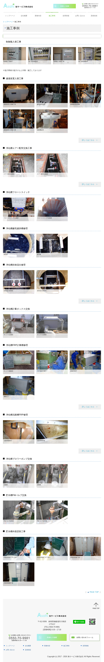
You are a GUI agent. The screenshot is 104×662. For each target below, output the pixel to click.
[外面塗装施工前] (85, 548)
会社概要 (24, 16)
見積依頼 (94, 16)
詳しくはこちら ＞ (90, 140)
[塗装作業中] (85, 362)
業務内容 (38, 16)
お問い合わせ (80, 16)
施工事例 (52, 16)
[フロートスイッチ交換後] (52, 209)
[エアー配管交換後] (52, 165)
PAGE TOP (94, 592)
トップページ (10, 16)
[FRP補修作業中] (52, 362)
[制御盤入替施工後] (64, 56)
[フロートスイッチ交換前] (18, 209)
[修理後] (52, 246)
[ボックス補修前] (18, 362)
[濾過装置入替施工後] (18, 121)
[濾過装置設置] (52, 95)
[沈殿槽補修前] (18, 432)
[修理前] (18, 246)
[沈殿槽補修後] (52, 432)
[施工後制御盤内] (89, 56)
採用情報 (66, 16)
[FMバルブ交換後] (52, 512)
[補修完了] (18, 388)
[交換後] (52, 476)
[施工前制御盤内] (39, 56)
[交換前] (18, 476)
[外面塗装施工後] (18, 574)
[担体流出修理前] (18, 282)
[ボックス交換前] (18, 326)
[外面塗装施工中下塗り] (52, 548)
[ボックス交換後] (52, 326)
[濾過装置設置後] (85, 95)
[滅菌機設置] (52, 121)
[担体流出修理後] (52, 282)
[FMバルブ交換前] (18, 512)
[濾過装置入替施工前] (18, 95)
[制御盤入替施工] (14, 56)
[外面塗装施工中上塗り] (18, 548)
